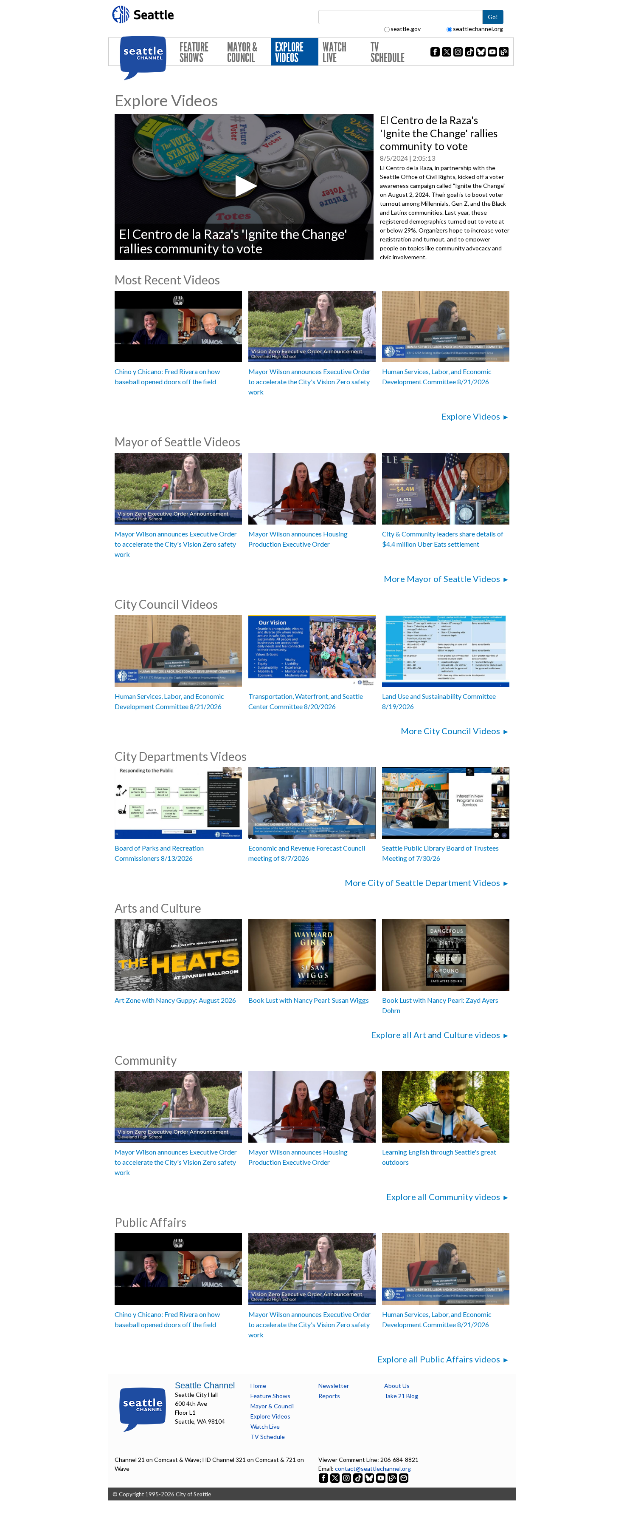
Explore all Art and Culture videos (435, 1035)
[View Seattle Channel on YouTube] (381, 1477)
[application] (244, 187)
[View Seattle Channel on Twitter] (335, 1477)
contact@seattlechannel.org (373, 1468)
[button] (244, 186)
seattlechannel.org (478, 28)
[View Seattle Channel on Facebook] (324, 1477)
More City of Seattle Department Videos (422, 882)
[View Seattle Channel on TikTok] (358, 1477)
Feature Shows (194, 52)
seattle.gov (406, 28)
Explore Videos (289, 52)
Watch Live (334, 52)
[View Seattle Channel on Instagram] (347, 1477)
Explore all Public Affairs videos (438, 1359)
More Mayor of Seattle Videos (442, 578)
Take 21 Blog (401, 1395)
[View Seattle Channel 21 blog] (393, 1477)
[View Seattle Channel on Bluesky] (369, 1477)
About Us (397, 1385)
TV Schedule (388, 52)
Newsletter (333, 1385)
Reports (329, 1395)
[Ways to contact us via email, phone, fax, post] (404, 1477)
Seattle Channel (205, 1385)
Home (258, 1385)
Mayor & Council (242, 52)
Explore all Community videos (443, 1197)
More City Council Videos (450, 731)
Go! (493, 16)
